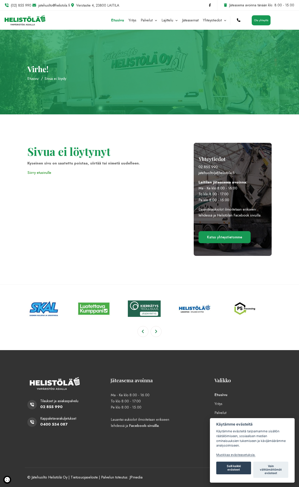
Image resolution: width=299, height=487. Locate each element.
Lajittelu (168, 20)
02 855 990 (208, 166)
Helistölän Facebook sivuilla (238, 215)
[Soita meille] (239, 20)
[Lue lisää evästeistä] (7, 480)
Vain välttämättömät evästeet (271, 469)
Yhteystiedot (213, 20)
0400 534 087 (53, 424)
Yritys (132, 20)
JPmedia (136, 477)
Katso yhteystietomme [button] (224, 237)
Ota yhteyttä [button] (261, 20)
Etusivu (117, 20)
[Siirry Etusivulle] (25, 19)
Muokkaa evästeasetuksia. (235, 455)
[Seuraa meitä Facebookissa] (210, 5)
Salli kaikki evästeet (234, 467)
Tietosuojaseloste (84, 477)
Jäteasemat (190, 20)
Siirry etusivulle (39, 172)
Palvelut (147, 20)
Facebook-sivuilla (144, 425)
